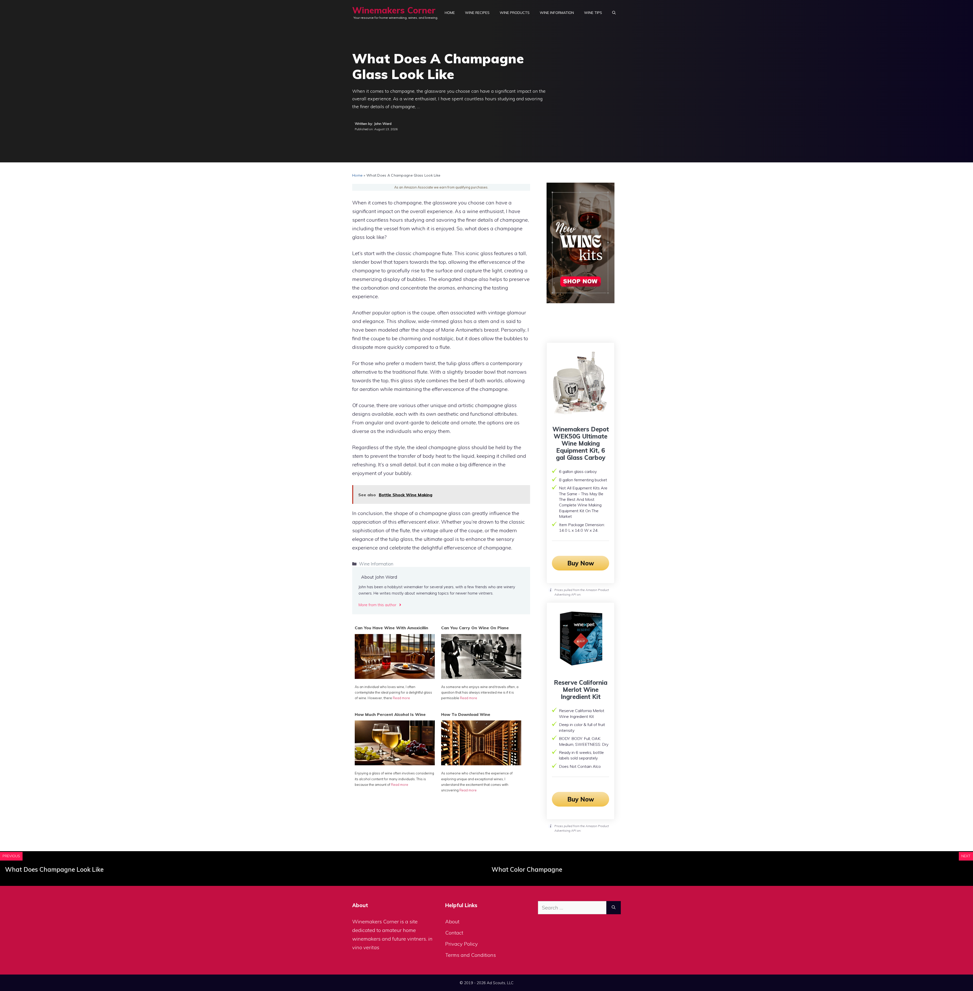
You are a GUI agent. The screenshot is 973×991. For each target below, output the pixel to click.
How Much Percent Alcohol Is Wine (390, 714)
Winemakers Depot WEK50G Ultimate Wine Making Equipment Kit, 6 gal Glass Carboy (580, 443)
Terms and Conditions (470, 955)
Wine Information (557, 12)
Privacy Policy (461, 944)
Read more (401, 698)
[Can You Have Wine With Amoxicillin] (395, 677)
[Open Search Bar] (614, 12)
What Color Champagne (527, 869)
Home (450, 12)
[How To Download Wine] (481, 763)
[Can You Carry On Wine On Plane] (481, 677)
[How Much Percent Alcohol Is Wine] (395, 763)
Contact (454, 932)
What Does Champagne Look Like (54, 869)
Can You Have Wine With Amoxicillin (391, 627)
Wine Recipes (477, 12)
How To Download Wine (465, 714)
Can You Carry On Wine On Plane (475, 627)
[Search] (613, 907)
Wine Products (515, 12)
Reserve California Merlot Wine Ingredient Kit (580, 689)
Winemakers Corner (394, 10)
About (452, 921)
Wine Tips (593, 12)
